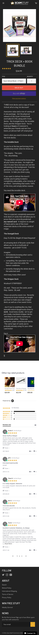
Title (3, 76)
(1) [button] (11, 413)
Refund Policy (6, 588)
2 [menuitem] (19, 556)
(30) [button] (12, 411)
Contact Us (31, 633)
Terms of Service (7, 594)
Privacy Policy (6, 597)
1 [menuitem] (17, 556)
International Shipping (9, 591)
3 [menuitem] (21, 556)
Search (4, 585)
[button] (6, 448)
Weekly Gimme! (7, 607)
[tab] (7, 425)
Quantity (30, 76)
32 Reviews (14, 68)
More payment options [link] (19, 98)
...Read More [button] (8, 544)
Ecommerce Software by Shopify (22, 633)
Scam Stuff (10, 633)
